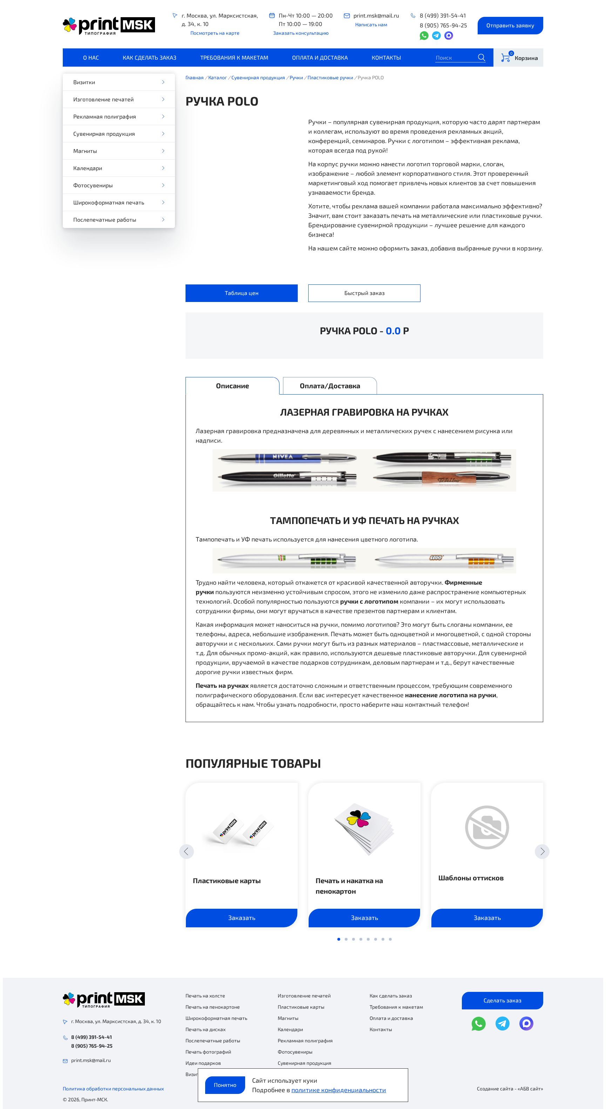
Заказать (241, 917)
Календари (87, 167)
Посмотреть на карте (215, 33)
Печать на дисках (205, 1029)
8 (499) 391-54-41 (443, 15)
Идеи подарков (203, 1063)
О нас (91, 57)
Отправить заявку (510, 25)
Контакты (386, 57)
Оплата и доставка (320, 57)
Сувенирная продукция (104, 133)
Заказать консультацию (301, 33)
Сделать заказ (502, 1000)
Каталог (217, 77)
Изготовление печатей (103, 99)
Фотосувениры (93, 185)
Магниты (85, 150)
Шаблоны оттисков (471, 877)
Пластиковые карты (227, 880)
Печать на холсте (205, 996)
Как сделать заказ (149, 57)
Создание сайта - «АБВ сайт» (510, 1088)
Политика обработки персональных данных (113, 1088)
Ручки (296, 77)
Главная (195, 77)
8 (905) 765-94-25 (443, 25)
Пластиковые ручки (330, 77)
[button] (186, 851)
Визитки (84, 82)
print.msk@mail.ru (376, 15)
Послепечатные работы (104, 219)
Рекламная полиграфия (104, 116)
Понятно (225, 1084)
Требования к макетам (234, 57)
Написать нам (371, 24)
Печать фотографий (208, 1052)
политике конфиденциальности (338, 1090)
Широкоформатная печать (108, 202)
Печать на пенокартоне (213, 1007)
